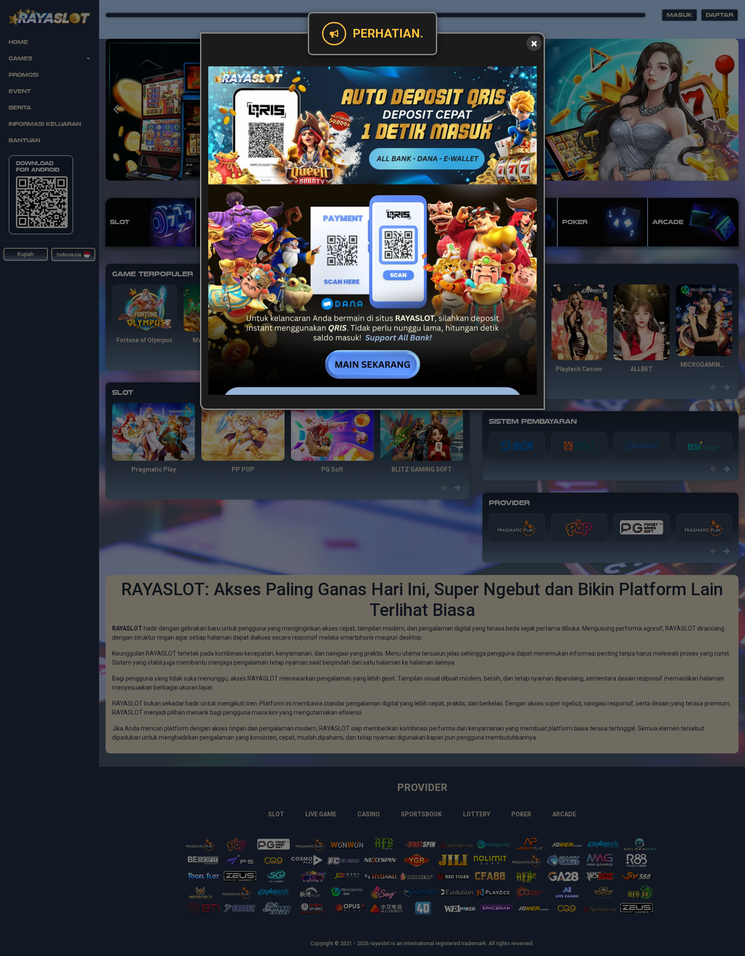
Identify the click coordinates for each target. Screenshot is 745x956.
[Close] (534, 43)
